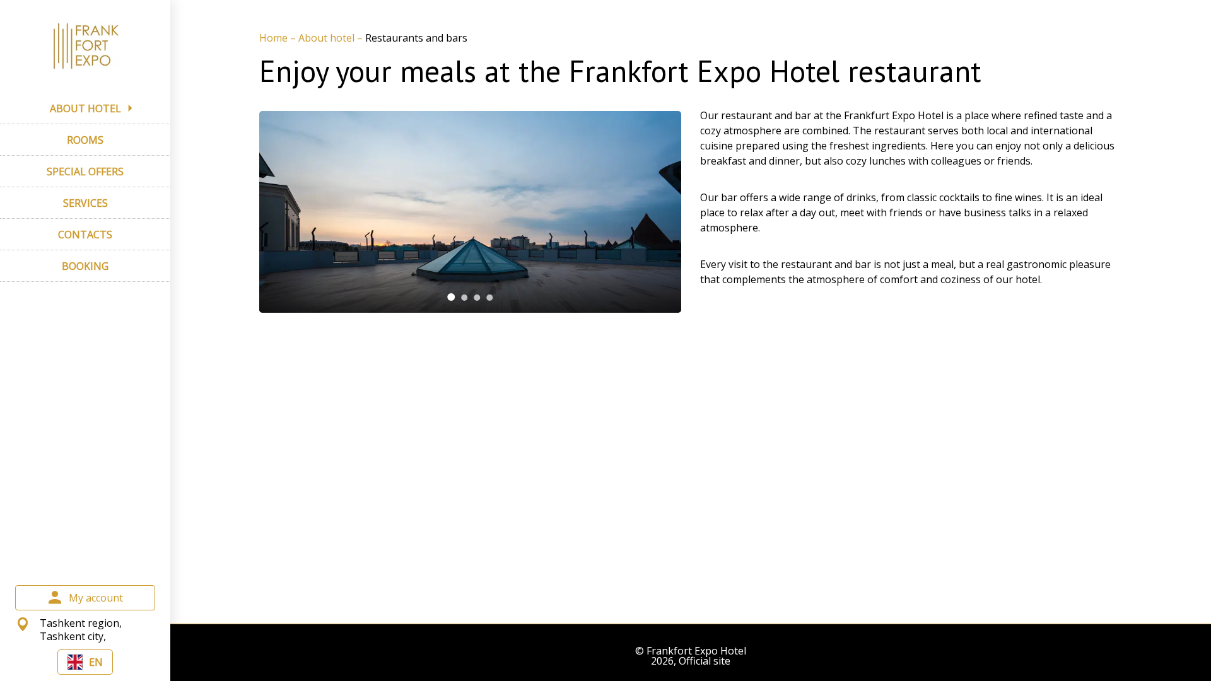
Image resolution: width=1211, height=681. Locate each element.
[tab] (451, 297)
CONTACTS (85, 235)
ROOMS (85, 140)
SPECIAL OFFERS (85, 171)
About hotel (327, 38)
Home (274, 38)
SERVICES (85, 203)
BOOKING (85, 266)
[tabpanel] (470, 212)
